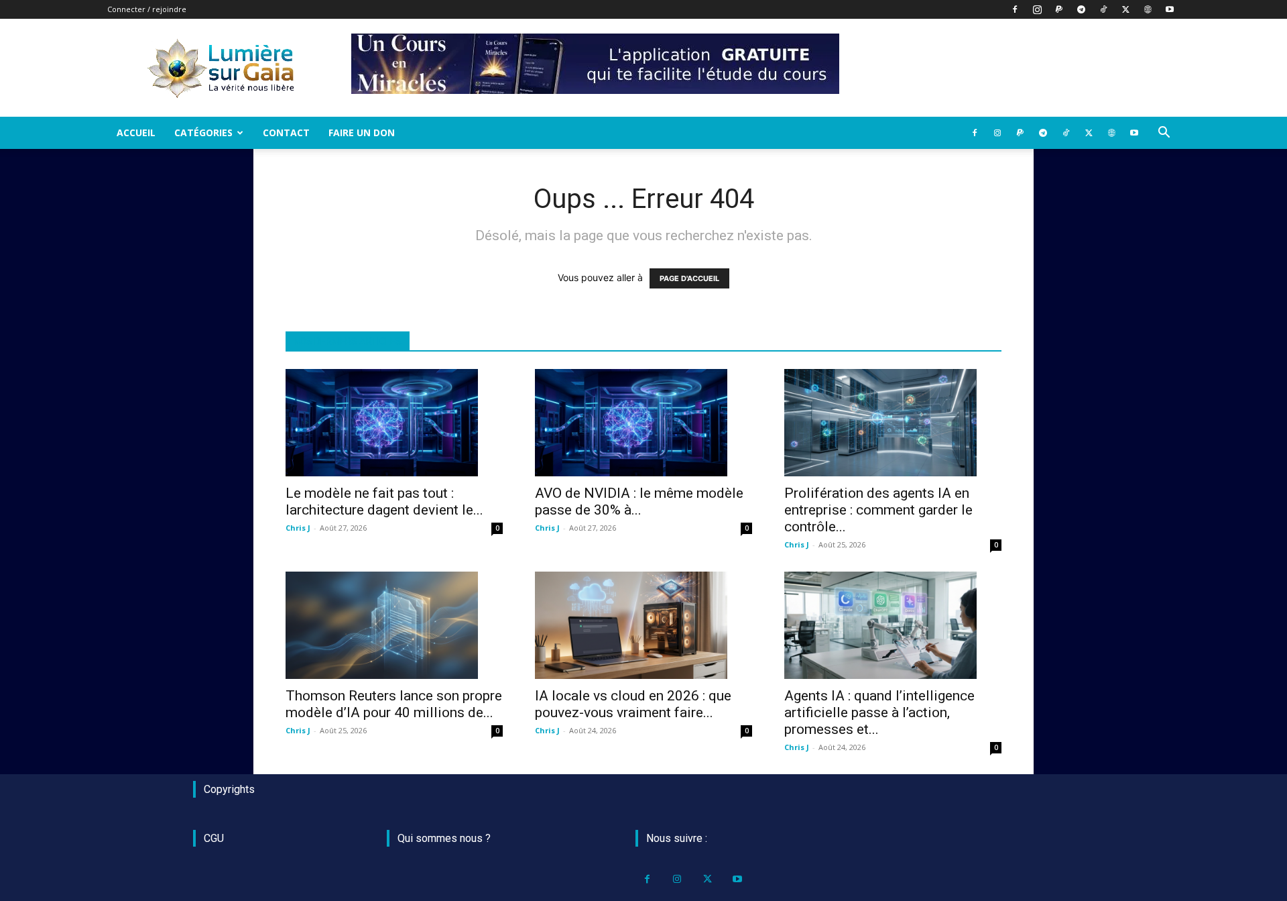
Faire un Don (361, 132)
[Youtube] (1170, 9)
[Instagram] (1037, 9)
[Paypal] (1059, 9)
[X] (1125, 9)
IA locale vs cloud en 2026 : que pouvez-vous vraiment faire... (633, 704)
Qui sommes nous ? (444, 838)
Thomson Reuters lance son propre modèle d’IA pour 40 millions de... (394, 704)
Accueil (136, 132)
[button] (1164, 133)
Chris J (298, 528)
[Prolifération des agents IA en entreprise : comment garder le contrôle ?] (892, 422)
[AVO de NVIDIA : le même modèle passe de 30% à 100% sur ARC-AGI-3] (643, 422)
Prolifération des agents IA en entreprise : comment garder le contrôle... (878, 510)
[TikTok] (1103, 9)
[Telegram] (1081, 9)
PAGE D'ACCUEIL (689, 278)
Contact (286, 132)
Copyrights (229, 789)
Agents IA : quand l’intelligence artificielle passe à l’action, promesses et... (879, 712)
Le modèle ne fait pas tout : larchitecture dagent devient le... (384, 501)
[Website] (1148, 9)
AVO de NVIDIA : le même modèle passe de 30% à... (639, 501)
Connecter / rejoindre (146, 9)
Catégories (203, 132)
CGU (214, 838)
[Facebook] (1015, 9)
